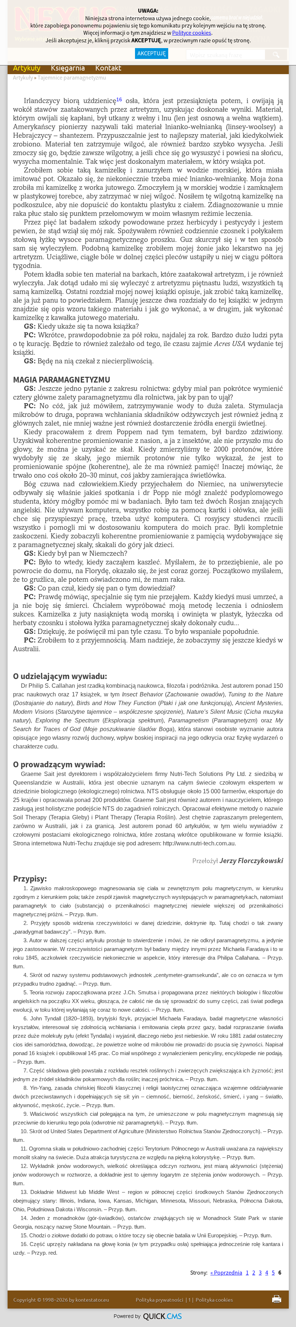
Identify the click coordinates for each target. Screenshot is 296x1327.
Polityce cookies (191, 33)
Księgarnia (68, 67)
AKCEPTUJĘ (152, 53)
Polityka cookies (214, 1299)
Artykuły (26, 67)
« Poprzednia (226, 1272)
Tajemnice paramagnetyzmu (72, 77)
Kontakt (108, 67)
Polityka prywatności (159, 1299)
